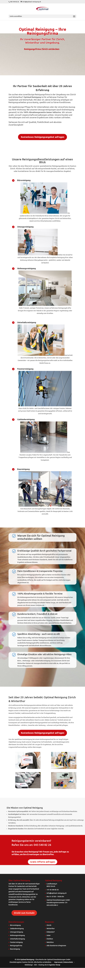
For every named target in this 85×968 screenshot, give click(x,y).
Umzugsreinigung (25, 227)
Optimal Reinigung (27, 959)
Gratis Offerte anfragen (42, 862)
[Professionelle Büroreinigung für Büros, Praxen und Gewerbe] (43, 213)
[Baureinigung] (45, 506)
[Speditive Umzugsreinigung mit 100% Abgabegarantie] (38, 255)
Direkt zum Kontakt (24, 913)
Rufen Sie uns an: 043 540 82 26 (31, 844)
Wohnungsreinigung (26, 268)
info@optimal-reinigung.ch (57, 893)
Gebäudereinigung (26, 419)
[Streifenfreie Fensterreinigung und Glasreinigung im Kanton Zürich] (45, 406)
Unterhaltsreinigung (26, 322)
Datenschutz (68, 962)
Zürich (49, 925)
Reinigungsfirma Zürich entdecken (41, 49)
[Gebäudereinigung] (43, 452)
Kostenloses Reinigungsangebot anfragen (42, 137)
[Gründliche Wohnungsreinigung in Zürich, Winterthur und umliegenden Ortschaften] (45, 305)
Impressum (58, 962)
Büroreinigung (24, 180)
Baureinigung (23, 469)
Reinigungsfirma (16, 945)
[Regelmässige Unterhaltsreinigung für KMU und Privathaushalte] (41, 355)
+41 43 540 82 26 (53, 890)
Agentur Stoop (54, 965)
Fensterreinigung (25, 369)
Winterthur (51, 928)
